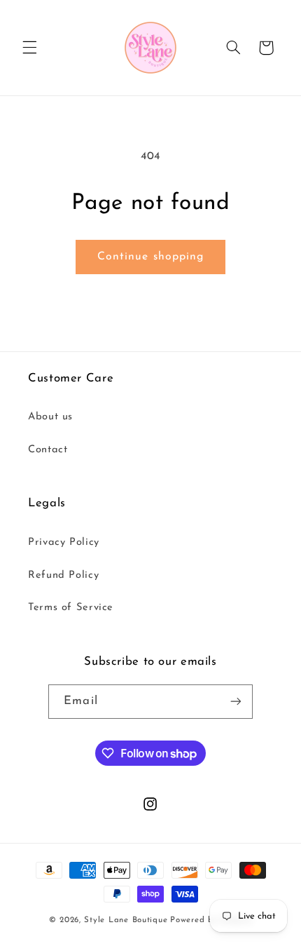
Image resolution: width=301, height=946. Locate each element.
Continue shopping (150, 256)
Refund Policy (63, 575)
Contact (47, 450)
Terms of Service (70, 607)
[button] (29, 48)
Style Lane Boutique (125, 920)
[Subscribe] (235, 701)
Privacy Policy (63, 542)
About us (50, 417)
